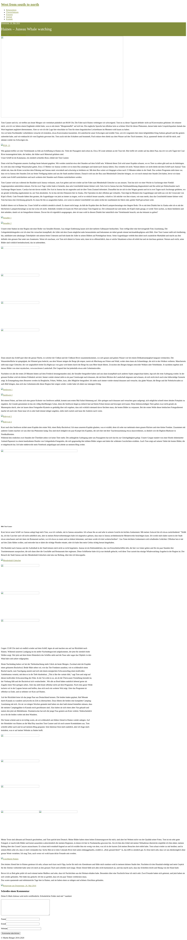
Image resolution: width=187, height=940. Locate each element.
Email (3, 924)
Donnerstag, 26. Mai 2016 (10, 23)
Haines (23, 35)
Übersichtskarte (12, 12)
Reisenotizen (11, 10)
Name (3, 919)
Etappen (9, 14)
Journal (9, 17)
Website (4, 928)
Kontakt (9, 19)
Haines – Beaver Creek (10, 35)
